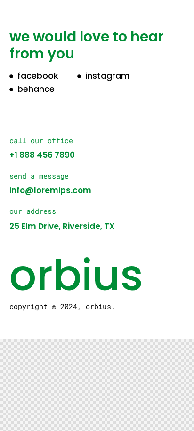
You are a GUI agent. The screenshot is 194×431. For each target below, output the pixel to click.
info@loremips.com (50, 190)
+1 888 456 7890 (42, 155)
